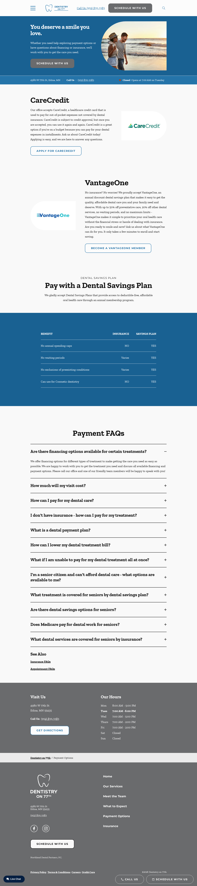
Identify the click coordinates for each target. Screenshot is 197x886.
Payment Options (116, 816)
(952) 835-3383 (86, 80)
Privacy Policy (38, 872)
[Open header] (33, 8)
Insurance (110, 826)
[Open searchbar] (164, 8)
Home (107, 776)
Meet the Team (114, 796)
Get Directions (49, 730)
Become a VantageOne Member (118, 248)
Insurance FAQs (40, 661)
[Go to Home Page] (56, 8)
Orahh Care (88, 872)
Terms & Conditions (59, 872)
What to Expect (115, 806)
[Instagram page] (45, 828)
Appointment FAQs (42, 669)
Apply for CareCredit (55, 151)
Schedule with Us (130, 8)
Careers (76, 872)
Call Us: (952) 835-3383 (91, 8)
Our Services (113, 786)
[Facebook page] (34, 828)
